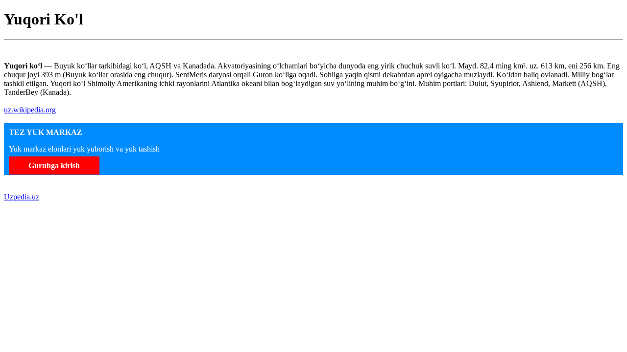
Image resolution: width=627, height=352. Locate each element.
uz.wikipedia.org (30, 110)
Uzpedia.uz (21, 197)
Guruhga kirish (54, 165)
